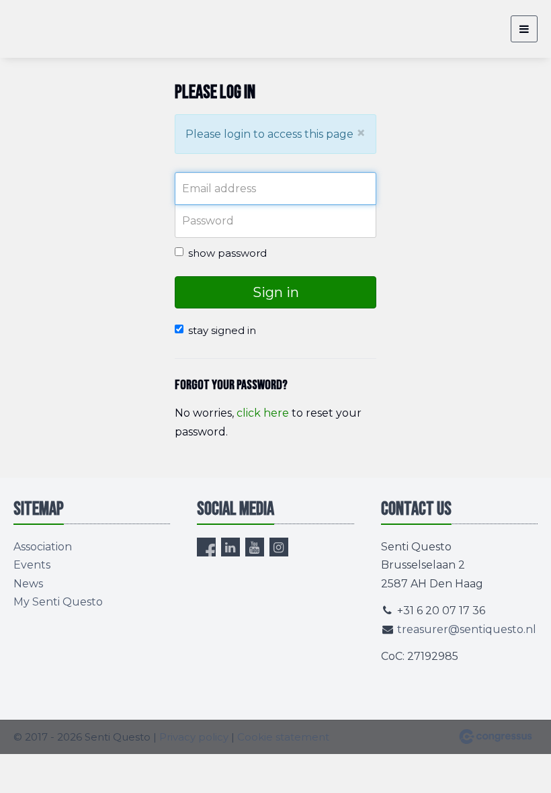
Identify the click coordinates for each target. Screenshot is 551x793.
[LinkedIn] (230, 547)
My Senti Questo (58, 601)
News (28, 583)
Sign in (276, 292)
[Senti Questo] (47, 28)
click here (263, 413)
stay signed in (222, 330)
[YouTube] (254, 547)
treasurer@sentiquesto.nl (466, 629)
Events (31, 564)
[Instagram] (278, 547)
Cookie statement (283, 737)
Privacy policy (193, 737)
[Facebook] (206, 547)
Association (42, 546)
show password (227, 253)
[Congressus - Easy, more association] (496, 736)
